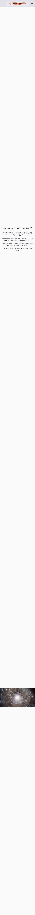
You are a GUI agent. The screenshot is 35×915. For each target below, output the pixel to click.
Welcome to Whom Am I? (17, 228)
